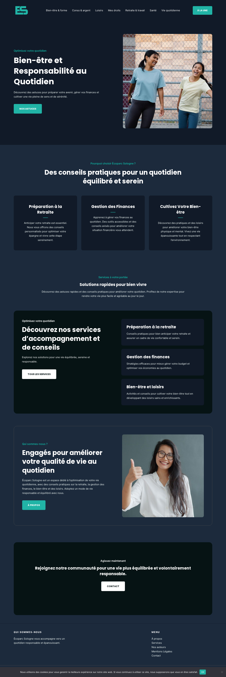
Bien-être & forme (56, 10)
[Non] (222, 672)
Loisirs (99, 10)
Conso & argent (81, 10)
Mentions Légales (162, 651)
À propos (157, 638)
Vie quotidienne (170, 10)
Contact (156, 655)
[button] (202, 10)
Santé (153, 10)
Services (157, 642)
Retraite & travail (135, 10)
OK (202, 672)
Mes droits (114, 10)
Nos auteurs (159, 647)
